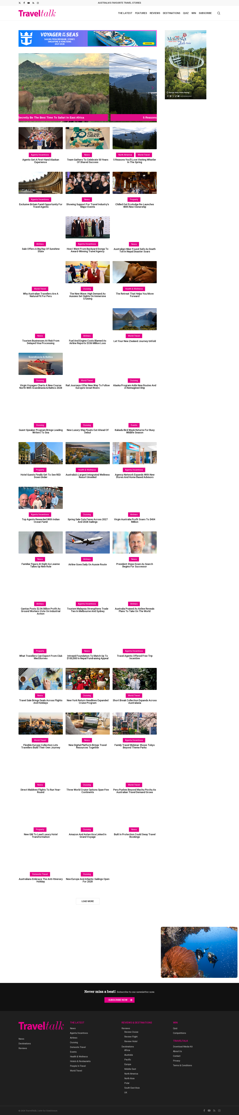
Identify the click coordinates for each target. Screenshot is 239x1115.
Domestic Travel (40, 874)
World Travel (144, 154)
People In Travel (78, 1066)
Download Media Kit (183, 1046)
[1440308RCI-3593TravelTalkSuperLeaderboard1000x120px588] (88, 48)
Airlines (40, 244)
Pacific (127, 1059)
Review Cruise (131, 1032)
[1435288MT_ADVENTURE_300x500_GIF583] (185, 100)
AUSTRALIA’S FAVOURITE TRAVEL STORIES (119, 3)
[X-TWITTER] (20, 3)
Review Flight (130, 1036)
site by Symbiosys (48, 1111)
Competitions (179, 1033)
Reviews (23, 1048)
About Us (177, 1051)
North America (125, 154)
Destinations (25, 1043)
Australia (128, 1055)
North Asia (129, 1078)
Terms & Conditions (182, 1065)
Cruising (87, 288)
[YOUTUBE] (29, 3)
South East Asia (132, 1088)
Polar (126, 1083)
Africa (127, 1050)
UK (125, 1092)
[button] (88, 87)
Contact (176, 1056)
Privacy (176, 1060)
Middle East (130, 1069)
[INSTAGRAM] (38, 3)
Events (134, 425)
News (87, 154)
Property (134, 199)
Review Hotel (130, 1041)
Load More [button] (88, 901)
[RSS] (33, 3)
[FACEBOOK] (24, 3)
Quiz (175, 1028)
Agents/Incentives (40, 154)
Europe (127, 1064)
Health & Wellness (134, 288)
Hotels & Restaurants (80, 1061)
